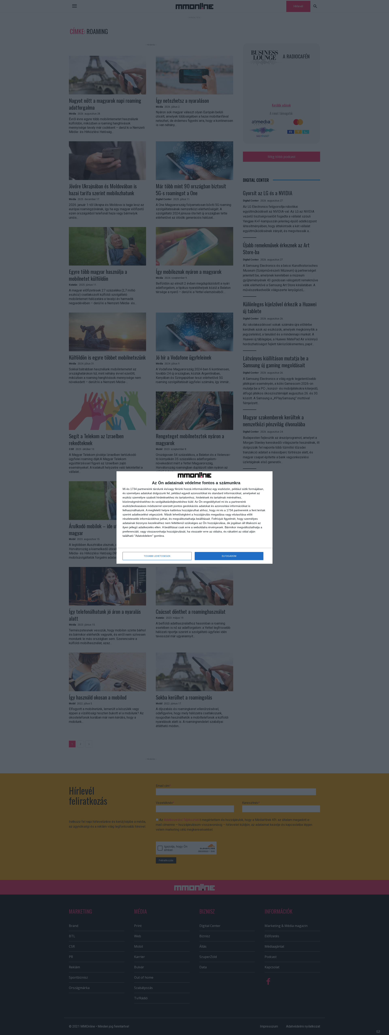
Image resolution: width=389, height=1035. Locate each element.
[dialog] (194, 517)
